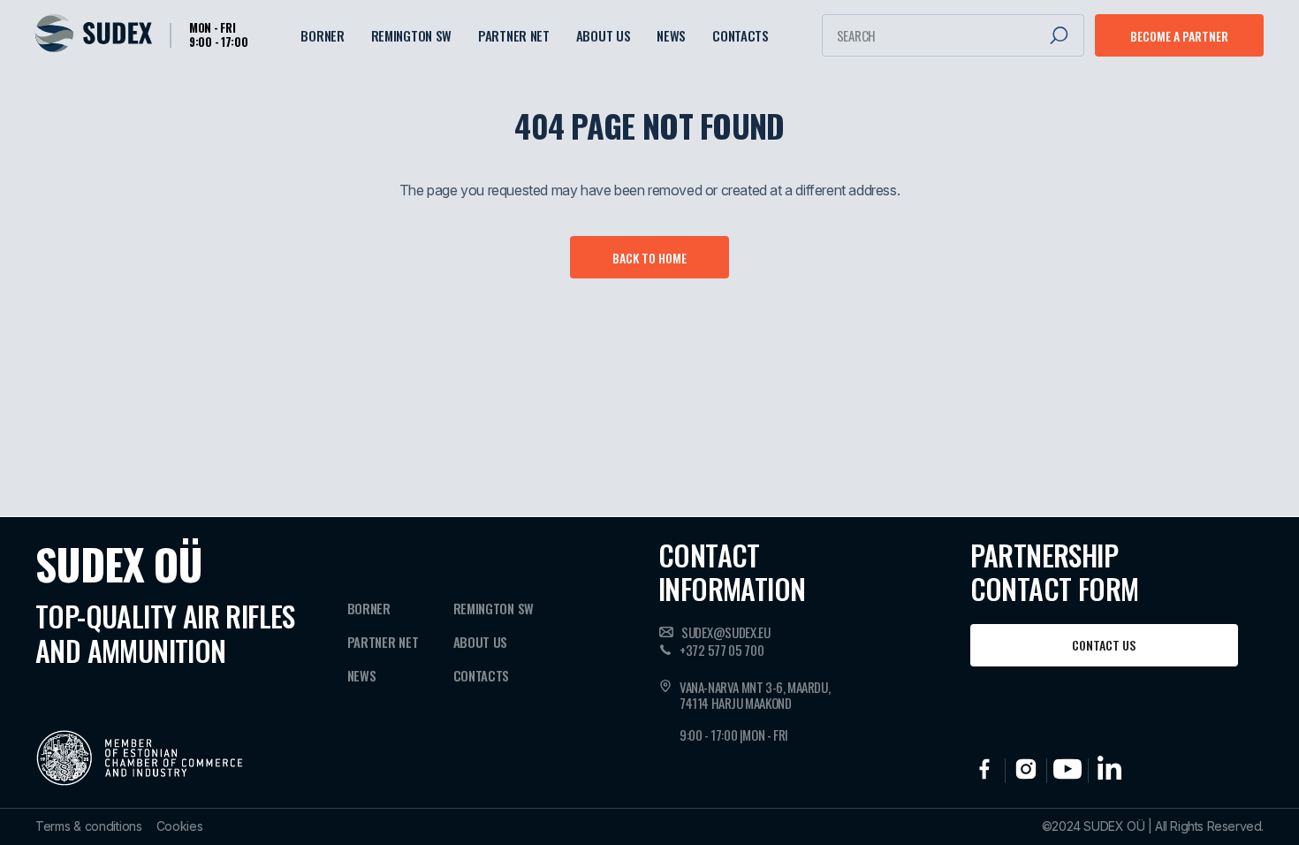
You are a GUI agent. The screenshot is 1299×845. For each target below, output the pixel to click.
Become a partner (1179, 36)
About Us (603, 35)
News (671, 35)
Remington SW (411, 35)
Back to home (649, 257)
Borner (322, 35)
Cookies (179, 826)
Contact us (1104, 645)
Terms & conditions (88, 826)
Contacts (740, 35)
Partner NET (514, 35)
